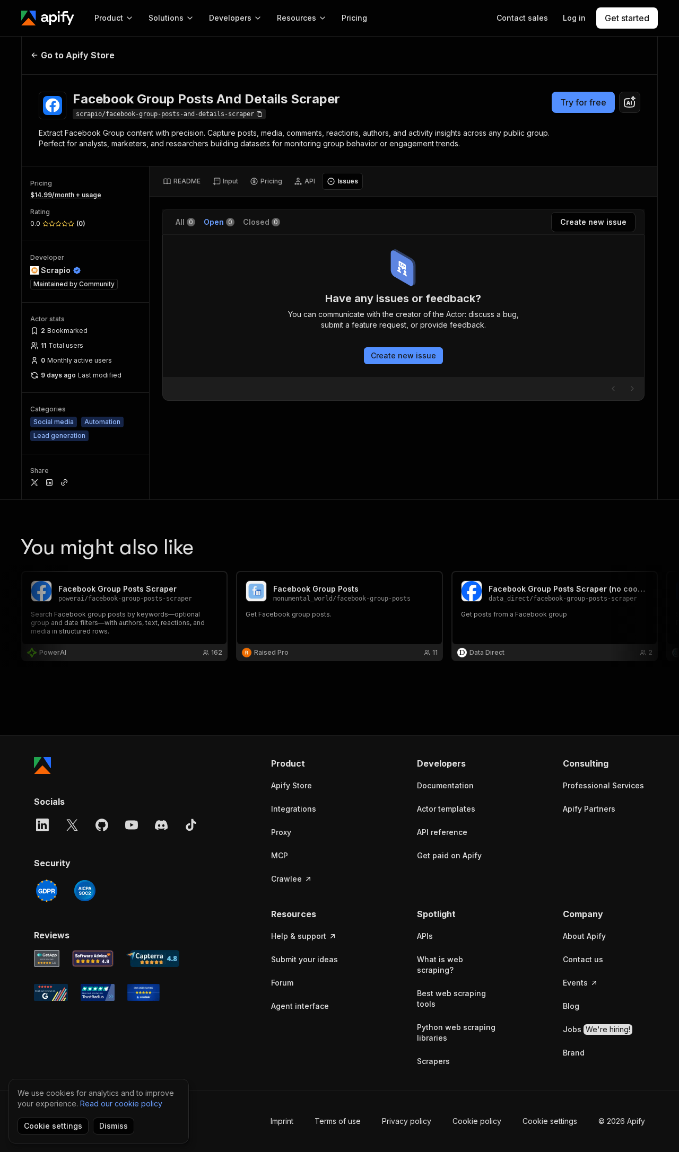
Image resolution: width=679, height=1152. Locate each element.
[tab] (181, 181)
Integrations (293, 808)
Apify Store (291, 785)
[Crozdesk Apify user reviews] (143, 992)
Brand (574, 1052)
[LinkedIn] (42, 824)
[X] (72, 824)
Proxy (281, 832)
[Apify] (47, 18)
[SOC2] (85, 890)
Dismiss (113, 1125)
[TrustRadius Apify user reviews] (98, 992)
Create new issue (403, 355)
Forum (282, 982)
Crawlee (286, 878)
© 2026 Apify (621, 1120)
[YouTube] (131, 824)
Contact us (583, 959)
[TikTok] (190, 824)
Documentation (445, 785)
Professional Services (603, 785)
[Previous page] (613, 388)
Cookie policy (476, 1120)
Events (575, 982)
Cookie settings (550, 1120)
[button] (312, 763)
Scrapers (433, 1061)
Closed (260, 221)
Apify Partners (589, 808)
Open (218, 221)
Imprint (282, 1120)
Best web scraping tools (451, 998)
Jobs (596, 1029)
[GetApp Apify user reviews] (46, 958)
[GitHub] (101, 824)
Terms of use (338, 1120)
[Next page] (632, 388)
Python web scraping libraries (456, 1032)
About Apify (584, 935)
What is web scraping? (440, 964)
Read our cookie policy (121, 1103)
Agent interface (300, 1005)
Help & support (298, 935)
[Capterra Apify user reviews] (152, 958)
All (184, 221)
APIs (425, 935)
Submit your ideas (304, 959)
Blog (571, 1005)
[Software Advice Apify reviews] (93, 958)
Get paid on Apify (449, 855)
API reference (442, 832)
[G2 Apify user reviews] (51, 992)
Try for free (583, 102)
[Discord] (161, 824)
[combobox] (629, 102)
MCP (279, 855)
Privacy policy (406, 1120)
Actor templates (446, 808)
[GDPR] (46, 890)
